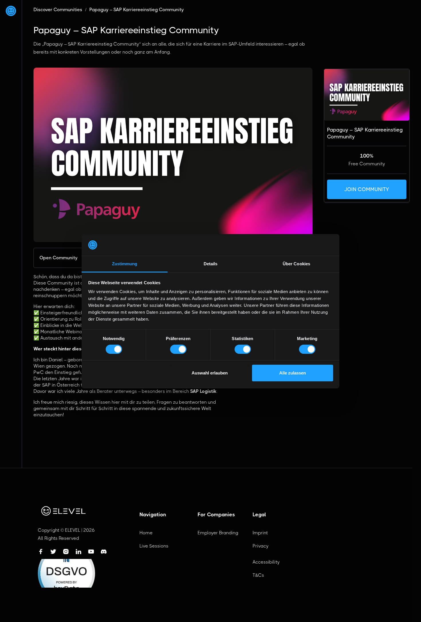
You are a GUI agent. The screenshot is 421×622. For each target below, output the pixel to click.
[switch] (178, 349)
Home (146, 532)
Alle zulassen (292, 372)
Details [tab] (211, 263)
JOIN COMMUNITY (366, 189)
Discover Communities (58, 9)
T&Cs (258, 575)
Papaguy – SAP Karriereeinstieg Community (136, 9)
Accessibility (266, 562)
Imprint (260, 532)
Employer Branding (218, 532)
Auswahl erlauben (210, 372)
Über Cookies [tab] (296, 263)
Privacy (261, 546)
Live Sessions (153, 546)
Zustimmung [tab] (124, 263)
